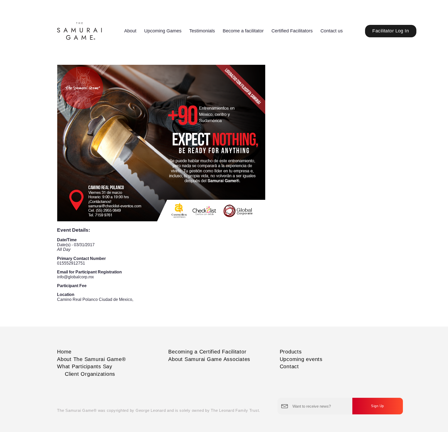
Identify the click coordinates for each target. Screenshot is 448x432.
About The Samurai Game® (91, 359)
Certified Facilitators (292, 30)
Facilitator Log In (390, 30)
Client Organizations (90, 374)
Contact (289, 366)
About (130, 30)
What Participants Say (84, 366)
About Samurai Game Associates (209, 359)
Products (291, 352)
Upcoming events (301, 359)
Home (64, 352)
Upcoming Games (162, 30)
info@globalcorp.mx (75, 277)
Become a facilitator (243, 30)
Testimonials (202, 30)
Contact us (331, 30)
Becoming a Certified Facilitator (207, 352)
